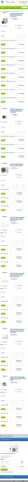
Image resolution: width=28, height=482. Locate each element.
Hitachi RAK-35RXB (4, 253)
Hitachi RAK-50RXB (4, 261)
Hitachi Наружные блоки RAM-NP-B (16, 164)
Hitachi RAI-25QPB (4, 404)
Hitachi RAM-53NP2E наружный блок (8, 56)
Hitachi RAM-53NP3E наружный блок (8, 64)
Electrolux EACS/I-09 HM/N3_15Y (8, 453)
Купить (3, 44)
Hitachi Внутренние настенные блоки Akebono (17, 218)
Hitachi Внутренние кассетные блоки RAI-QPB (18, 378)
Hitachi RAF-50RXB (4, 365)
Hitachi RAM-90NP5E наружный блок (8, 89)
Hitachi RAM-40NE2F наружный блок (8, 136)
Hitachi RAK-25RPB (4, 301)
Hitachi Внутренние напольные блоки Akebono (17, 330)
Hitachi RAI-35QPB (4, 413)
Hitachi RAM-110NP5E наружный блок (8, 97)
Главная (2, 11)
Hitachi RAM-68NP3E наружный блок (8, 73)
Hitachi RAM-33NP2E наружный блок (8, 40)
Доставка (20, 25)
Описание (3, 31)
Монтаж (19, 28)
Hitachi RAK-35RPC (4, 309)
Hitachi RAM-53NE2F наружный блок (8, 144)
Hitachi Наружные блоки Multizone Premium (16, 14)
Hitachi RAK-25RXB (4, 245)
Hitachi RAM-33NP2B (5, 205)
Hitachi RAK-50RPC (4, 317)
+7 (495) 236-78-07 (22, 2)
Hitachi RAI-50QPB (4, 421)
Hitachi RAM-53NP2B (5, 197)
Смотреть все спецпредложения (7, 471)
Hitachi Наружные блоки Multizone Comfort (16, 110)
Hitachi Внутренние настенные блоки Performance (17, 274)
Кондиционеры (7, 11)
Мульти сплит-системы (15, 11)
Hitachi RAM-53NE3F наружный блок (8, 152)
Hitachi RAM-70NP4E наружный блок (8, 81)
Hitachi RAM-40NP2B (5, 189)
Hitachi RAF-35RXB (4, 357)
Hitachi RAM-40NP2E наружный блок (8, 48)
